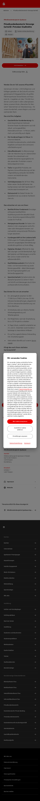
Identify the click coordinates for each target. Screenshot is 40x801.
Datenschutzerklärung (25, 389)
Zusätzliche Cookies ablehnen (20, 429)
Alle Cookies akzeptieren (20, 421)
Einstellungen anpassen (20, 436)
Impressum (27, 443)
